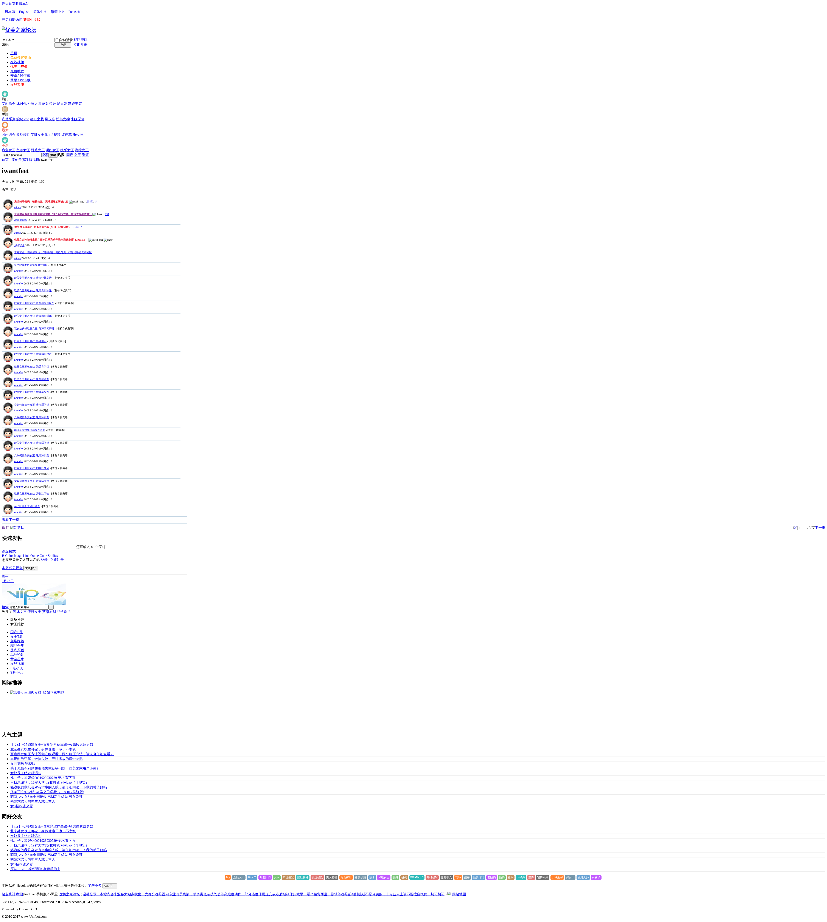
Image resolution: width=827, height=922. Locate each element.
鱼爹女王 (23, 150)
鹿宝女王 (9, 150)
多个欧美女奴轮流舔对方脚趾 (31, 265)
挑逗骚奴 (317, 877)
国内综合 (9, 134)
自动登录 (66, 40)
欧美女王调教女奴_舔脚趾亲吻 (31, 493)
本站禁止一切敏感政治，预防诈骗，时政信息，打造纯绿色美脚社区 (53, 252)
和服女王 (383, 877)
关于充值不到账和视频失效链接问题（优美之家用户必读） (55, 768)
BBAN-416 (416, 877)
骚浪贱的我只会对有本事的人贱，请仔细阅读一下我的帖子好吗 (58, 787)
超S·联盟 (23, 134)
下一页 (820, 528)
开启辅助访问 (12, 20)
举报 (19, 894)
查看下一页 (10, 520)
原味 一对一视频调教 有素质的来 (35, 869)
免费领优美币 (20, 57)
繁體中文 (58, 12)
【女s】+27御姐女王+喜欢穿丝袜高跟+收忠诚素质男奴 (51, 744)
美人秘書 (331, 877)
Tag (228, 877)
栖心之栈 (37, 119)
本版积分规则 (12, 568)
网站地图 (459, 894)
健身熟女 (446, 877)
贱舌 (372, 877)
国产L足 (16, 632)
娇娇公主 (19, 245)
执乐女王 (67, 150)
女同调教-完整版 (23, 763)
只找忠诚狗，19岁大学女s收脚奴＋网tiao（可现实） (49, 782)
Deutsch (74, 12)
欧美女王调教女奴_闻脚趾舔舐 (31, 468)
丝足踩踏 (17, 641)
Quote (34, 556)
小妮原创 (77, 119)
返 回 (5, 528)
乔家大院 (34, 103)
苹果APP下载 (20, 80)
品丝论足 (64, 611)
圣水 (20, 659)
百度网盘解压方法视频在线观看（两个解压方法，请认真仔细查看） (53, 214)
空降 (531, 877)
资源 (85, 155)
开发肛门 (265, 877)
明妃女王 (52, 150)
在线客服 (17, 84)
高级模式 (9, 551)
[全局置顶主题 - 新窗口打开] (7, 208)
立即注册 (80, 44)
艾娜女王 (37, 134)
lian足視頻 (53, 134)
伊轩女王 (34, 611)
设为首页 (9, 4)
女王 (77, 155)
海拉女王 (82, 150)
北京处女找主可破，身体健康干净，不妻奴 (43, 749)
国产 (69, 155)
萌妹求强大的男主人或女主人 (32, 801)
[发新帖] (17, 528)
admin (17, 207)
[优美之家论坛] (19, 30)
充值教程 (17, 71)
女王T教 (16, 636)
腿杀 (510, 877)
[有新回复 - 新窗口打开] (7, 272)
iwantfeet (18, 270)
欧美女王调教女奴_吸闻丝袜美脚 (33, 277)
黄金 (13, 659)
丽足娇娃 (49, 103)
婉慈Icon (22, 119)
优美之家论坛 (69, 894)
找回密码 (80, 40)
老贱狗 (491, 877)
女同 (277, 877)
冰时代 (21, 103)
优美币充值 (19, 66)
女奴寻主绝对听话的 (25, 773)
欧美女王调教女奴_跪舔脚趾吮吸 (33, 353)
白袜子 (596, 877)
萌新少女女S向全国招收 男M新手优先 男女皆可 (46, 796)
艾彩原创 (9, 103)
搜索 (45, 155)
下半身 (521, 877)
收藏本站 (22, 4)
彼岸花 (66, 134)
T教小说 (16, 673)
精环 (458, 877)
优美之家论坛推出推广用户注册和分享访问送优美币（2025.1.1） (51, 239)
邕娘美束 (75, 103)
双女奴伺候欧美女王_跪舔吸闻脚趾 (34, 328)
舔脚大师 (583, 877)
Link (26, 556)
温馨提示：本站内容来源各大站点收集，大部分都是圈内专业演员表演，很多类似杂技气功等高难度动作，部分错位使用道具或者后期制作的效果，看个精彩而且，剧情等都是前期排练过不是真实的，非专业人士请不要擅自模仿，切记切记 (264, 894)
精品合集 (17, 645)
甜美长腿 (360, 877)
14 (96, 201)
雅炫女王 (38, 150)
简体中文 (40, 12)
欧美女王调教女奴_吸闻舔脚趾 (31, 379)
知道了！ (109, 885)
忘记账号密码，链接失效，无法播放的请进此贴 (41, 201)
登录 (44, 560)
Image (18, 556)
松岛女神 (63, 119)
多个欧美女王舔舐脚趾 (27, 506)
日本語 (10, 12)
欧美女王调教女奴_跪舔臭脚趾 (31, 366)
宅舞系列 (542, 877)
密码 (5, 44)
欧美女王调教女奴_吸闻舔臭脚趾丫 (34, 303)
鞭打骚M (432, 877)
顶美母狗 (478, 877)
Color (9, 556)
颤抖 (502, 877)
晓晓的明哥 (20, 220)
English (24, 12)
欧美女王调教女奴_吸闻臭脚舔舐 (33, 290)
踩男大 (570, 877)
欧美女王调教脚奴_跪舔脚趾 (30, 341)
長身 (395, 877)
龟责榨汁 (346, 877)
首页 (13, 53)
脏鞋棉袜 (302, 877)
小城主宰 (557, 877)
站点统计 (9, 894)
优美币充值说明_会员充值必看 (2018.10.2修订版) (42, 227)
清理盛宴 (288, 877)
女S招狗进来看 (21, 806)
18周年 (252, 877)
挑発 (404, 877)
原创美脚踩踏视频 (25, 160)
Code (43, 556)
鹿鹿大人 (238, 877)
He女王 (78, 134)
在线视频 (17, 62)
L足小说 (16, 668)
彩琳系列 (9, 119)
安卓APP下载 (20, 75)
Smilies (53, 556)
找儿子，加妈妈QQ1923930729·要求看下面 (42, 778)
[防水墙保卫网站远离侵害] (449, 894)
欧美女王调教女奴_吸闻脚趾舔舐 (33, 315)
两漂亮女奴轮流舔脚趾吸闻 (29, 430)
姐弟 (467, 877)
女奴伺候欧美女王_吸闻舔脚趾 (31, 404)
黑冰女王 (20, 611)
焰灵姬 (62, 103)
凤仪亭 (50, 119)
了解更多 (95, 885)
